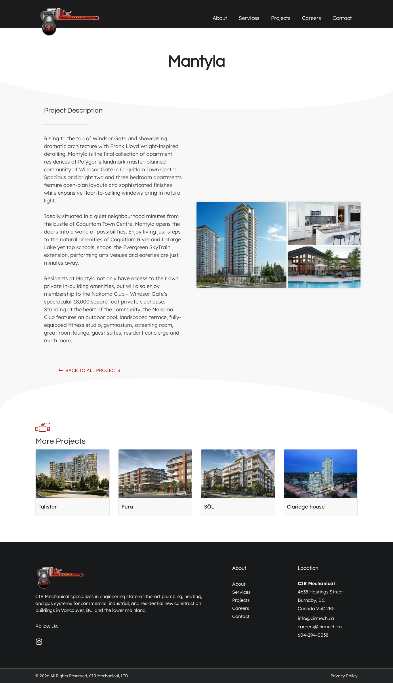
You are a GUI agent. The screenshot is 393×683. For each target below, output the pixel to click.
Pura (127, 506)
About (220, 18)
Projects (281, 18)
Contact (342, 18)
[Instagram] (39, 641)
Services (249, 18)
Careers (311, 18)
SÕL (209, 506)
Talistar (48, 506)
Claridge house (306, 506)
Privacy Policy (344, 675)
